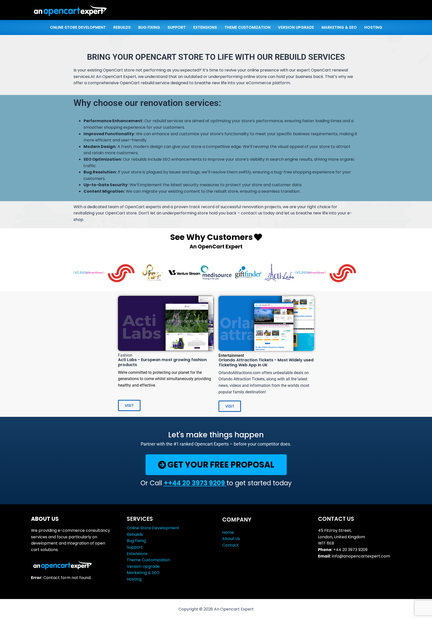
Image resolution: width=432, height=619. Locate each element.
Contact (230, 545)
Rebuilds (135, 534)
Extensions (137, 554)
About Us (231, 539)
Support (135, 547)
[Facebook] (327, 571)
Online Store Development (153, 528)
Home (228, 532)
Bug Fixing (136, 541)
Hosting (134, 579)
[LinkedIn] (321, 571)
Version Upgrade (143, 566)
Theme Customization (148, 560)
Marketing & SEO (143, 573)
